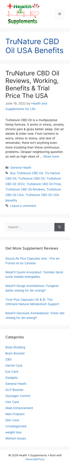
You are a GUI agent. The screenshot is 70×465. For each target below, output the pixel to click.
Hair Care (12, 402)
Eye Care (11, 371)
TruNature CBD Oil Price (43, 184)
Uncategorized (16, 426)
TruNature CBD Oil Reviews (25, 189)
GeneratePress (35, 459)
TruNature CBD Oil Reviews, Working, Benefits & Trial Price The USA (32, 84)
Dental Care (13, 365)
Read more (51, 156)
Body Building (15, 347)
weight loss (13, 432)
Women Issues (15, 438)
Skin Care (12, 420)
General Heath (20, 167)
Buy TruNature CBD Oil (26, 173)
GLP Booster (14, 390)
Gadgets (11, 377)
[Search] (59, 227)
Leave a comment (23, 206)
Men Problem (15, 414)
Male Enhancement (19, 408)
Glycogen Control (17, 396)
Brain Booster (15, 353)
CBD (8, 359)
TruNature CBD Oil (31, 178)
